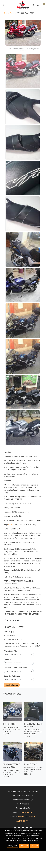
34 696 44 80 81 (27, 812)
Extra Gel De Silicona (12, 676)
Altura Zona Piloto (11, 651)
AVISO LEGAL (23, 821)
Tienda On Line (10, 13)
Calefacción (8, 659)
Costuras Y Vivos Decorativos (15, 667)
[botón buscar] (34, 5)
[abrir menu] (4, 5)
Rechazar (24, 845)
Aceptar (35, 845)
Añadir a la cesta (11, 685)
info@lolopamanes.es (27, 816)
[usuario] (38, 5)
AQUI (10, 524)
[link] (23, 5)
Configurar (12, 845)
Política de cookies (32, 841)
